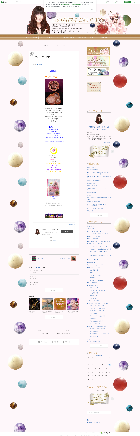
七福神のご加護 (91, 183)
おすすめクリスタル (87, 37)
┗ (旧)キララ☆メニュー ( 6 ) (95, 331)
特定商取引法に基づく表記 (98, 435)
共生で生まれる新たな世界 (94, 180)
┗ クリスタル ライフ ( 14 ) (94, 275)
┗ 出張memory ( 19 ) (93, 288)
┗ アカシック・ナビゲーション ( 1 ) (97, 246)
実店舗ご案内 (68, 37)
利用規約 (76, 435)
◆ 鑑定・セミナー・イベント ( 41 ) (96, 244)
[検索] (110, 413)
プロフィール (31, 37)
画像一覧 (67, 342)
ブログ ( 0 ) (90, 339)
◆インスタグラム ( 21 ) (93, 260)
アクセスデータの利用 (85, 435)
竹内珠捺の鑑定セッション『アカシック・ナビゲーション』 (99, 189)
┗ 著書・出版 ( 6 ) (92, 270)
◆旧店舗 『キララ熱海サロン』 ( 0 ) (96, 326)
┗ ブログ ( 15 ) (91, 277)
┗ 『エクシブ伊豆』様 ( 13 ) (95, 321)
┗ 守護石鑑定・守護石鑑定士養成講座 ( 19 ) (99, 249)
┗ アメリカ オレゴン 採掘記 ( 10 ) (96, 290)
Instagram (55, 240)
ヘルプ (108, 435)
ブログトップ (44, 342)
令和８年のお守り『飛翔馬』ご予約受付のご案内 (99, 177)
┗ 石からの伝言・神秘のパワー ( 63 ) (97, 233)
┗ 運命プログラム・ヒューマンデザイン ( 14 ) (99, 252)
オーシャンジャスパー (62, 45)
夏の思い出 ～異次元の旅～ (94, 201)
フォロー (67, 231)
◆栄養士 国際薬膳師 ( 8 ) (94, 238)
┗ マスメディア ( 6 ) (93, 272)
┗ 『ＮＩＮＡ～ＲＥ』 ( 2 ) (94, 318)
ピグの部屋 (103, 129)
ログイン (135, 2)
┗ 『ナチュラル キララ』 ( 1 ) (95, 310)
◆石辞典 (39, 64)
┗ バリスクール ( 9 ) (93, 298)
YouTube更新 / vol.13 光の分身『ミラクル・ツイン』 (99, 198)
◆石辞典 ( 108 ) (91, 226)
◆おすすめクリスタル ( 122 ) (94, 231)
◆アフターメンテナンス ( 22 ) (95, 265)
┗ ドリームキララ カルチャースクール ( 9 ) (99, 256)
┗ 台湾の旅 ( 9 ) (92, 295)
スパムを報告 (60, 435)
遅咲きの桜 (90, 211)
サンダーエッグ (42, 56)
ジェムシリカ (45, 45)
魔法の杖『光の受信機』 (93, 169)
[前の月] (93, 355)
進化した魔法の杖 (91, 167)
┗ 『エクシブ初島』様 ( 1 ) (94, 323)
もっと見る (54, 290)
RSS (90, 420)
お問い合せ (106, 37)
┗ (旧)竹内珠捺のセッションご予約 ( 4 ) (98, 333)
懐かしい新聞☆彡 (91, 192)
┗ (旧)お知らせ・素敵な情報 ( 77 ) (96, 328)
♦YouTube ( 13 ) (91, 228)
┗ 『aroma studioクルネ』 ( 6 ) (96, 316)
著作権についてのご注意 (95, 422)
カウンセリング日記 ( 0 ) (93, 341)
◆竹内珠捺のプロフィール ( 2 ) (95, 267)
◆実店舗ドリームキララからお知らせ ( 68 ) (98, 241)
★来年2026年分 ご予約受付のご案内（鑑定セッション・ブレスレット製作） (99, 173)
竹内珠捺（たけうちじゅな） (99, 127)
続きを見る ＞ (107, 142)
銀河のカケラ (90, 195)
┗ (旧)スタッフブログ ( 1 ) (94, 336)
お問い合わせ (68, 435)
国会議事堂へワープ (92, 185)
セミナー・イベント (49, 37)
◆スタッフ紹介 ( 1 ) (92, 282)
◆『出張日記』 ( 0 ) (92, 285)
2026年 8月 (99, 355)
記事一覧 (56, 342)
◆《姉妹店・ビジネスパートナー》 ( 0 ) (97, 303)
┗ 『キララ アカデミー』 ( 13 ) (96, 305)
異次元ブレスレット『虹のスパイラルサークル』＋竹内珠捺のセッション (98, 205)
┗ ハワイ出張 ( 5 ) (92, 293)
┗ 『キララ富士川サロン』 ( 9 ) (96, 308)
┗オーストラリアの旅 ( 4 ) (94, 300)
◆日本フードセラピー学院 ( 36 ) (95, 236)
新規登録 (127, 2)
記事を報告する (71, 224)
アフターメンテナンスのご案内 (95, 208)
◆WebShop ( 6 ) (91, 262)
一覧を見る (99, 215)
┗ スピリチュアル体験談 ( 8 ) (95, 280)
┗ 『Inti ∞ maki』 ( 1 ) (93, 313)
